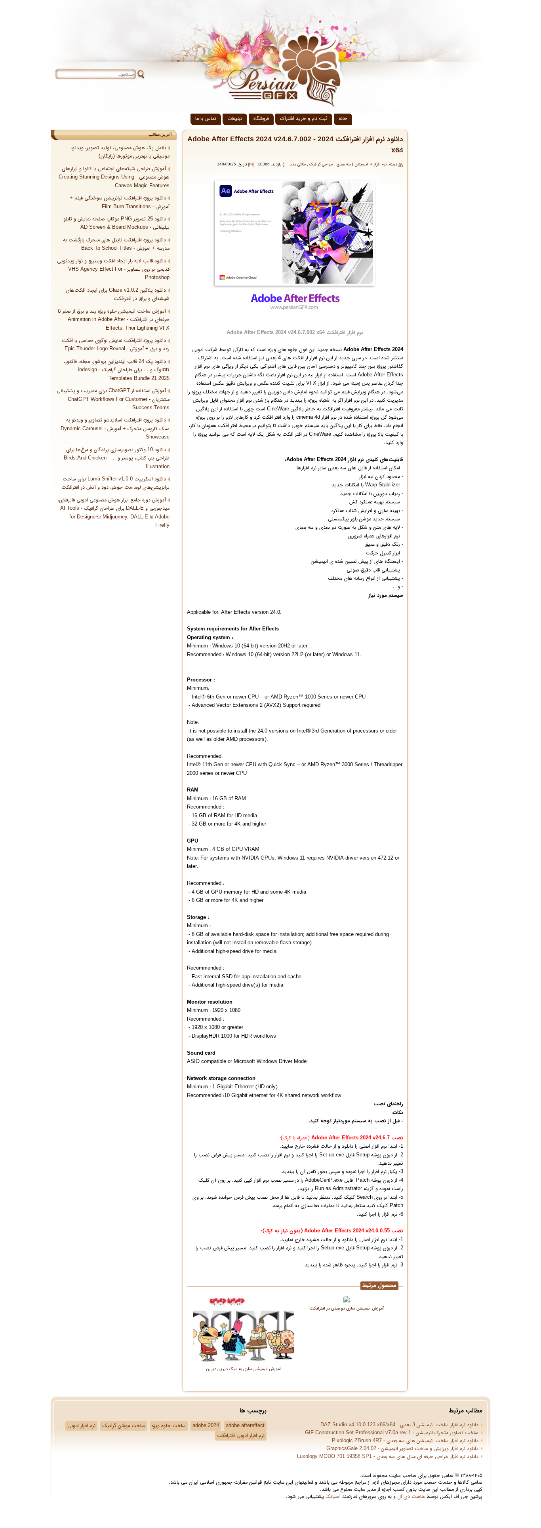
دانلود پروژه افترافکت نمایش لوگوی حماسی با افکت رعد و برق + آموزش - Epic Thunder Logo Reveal (116, 345)
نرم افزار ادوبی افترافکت (241, 1436)
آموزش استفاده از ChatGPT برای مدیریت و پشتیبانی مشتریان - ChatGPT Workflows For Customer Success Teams (113, 399)
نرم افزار (380, 164)
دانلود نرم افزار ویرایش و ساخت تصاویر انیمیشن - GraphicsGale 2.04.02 (402, 1449)
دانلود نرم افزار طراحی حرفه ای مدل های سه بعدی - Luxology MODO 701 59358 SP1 (387, 1457)
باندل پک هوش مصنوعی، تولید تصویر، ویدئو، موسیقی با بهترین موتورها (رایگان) (120, 152)
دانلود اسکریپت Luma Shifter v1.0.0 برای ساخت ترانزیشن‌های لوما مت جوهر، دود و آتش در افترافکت (115, 483)
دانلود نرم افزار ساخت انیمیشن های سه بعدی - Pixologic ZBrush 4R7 (405, 1441)
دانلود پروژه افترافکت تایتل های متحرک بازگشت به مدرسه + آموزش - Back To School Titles (116, 244)
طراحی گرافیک (321, 164)
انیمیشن (361, 164)
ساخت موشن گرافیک (123, 1426)
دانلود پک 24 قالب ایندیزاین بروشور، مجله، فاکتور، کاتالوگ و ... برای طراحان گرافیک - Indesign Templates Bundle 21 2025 (117, 370)
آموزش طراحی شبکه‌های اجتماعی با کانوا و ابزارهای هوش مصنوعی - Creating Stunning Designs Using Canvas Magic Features (114, 177)
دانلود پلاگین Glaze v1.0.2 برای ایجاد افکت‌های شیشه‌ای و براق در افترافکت (118, 295)
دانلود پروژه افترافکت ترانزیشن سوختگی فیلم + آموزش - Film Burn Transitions (120, 202)
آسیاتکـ (333, 1497)
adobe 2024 (205, 1426)
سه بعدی (344, 164)
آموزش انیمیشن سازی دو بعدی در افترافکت (347, 1308)
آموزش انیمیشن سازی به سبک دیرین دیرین (243, 1369)
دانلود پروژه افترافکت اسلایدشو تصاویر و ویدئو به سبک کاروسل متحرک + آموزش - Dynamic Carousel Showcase (115, 428)
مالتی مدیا (298, 164)
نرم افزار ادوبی (81, 1426)
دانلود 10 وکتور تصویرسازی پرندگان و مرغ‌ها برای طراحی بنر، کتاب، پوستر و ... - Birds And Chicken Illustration (117, 458)
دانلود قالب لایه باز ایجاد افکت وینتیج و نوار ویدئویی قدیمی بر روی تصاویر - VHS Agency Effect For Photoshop (113, 269)
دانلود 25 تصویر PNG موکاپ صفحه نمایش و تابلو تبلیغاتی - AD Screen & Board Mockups (116, 223)
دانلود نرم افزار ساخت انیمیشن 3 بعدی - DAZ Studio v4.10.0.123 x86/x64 (399, 1425)
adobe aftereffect (245, 1426)
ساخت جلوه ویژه (169, 1426)
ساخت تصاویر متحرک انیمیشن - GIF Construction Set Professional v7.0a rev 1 (391, 1433)
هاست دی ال (411, 1497)
